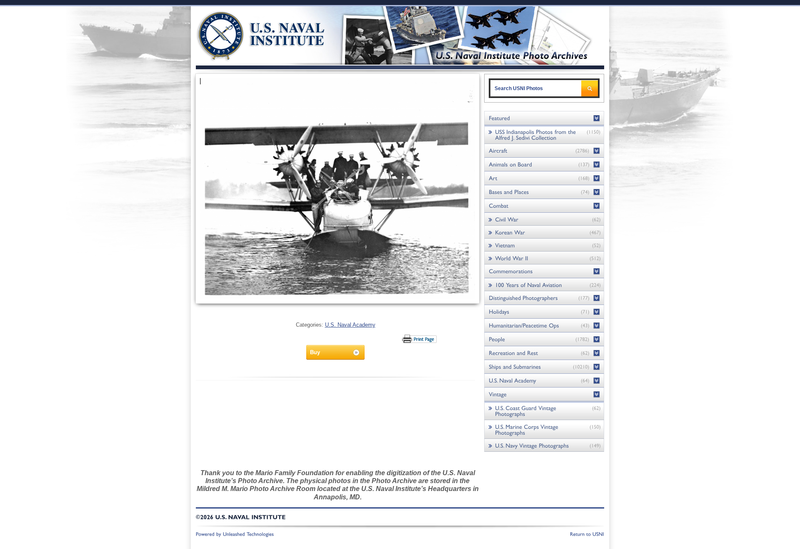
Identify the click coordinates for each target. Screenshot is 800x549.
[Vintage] (544, 394)
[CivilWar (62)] (544, 219)
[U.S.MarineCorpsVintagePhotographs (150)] (544, 429)
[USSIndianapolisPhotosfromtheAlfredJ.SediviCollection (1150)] (544, 134)
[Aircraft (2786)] (544, 151)
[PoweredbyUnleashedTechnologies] (235, 533)
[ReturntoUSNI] (587, 533)
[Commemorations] (544, 271)
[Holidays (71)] (544, 312)
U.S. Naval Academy (350, 325)
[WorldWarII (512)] (544, 258)
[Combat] (544, 206)
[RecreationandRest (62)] (544, 353)
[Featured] (544, 118)
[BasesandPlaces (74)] (544, 192)
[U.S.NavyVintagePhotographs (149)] (544, 445)
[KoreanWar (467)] (544, 232)
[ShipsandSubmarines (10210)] (544, 367)
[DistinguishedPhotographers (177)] (544, 298)
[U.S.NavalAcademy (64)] (544, 381)
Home (251, 34)
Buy (315, 352)
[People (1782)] (544, 339)
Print (420, 338)
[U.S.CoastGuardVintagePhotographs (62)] (544, 410)
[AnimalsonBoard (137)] (544, 164)
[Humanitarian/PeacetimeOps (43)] (544, 325)
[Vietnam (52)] (544, 245)
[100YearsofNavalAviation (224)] (544, 284)
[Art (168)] (544, 178)
